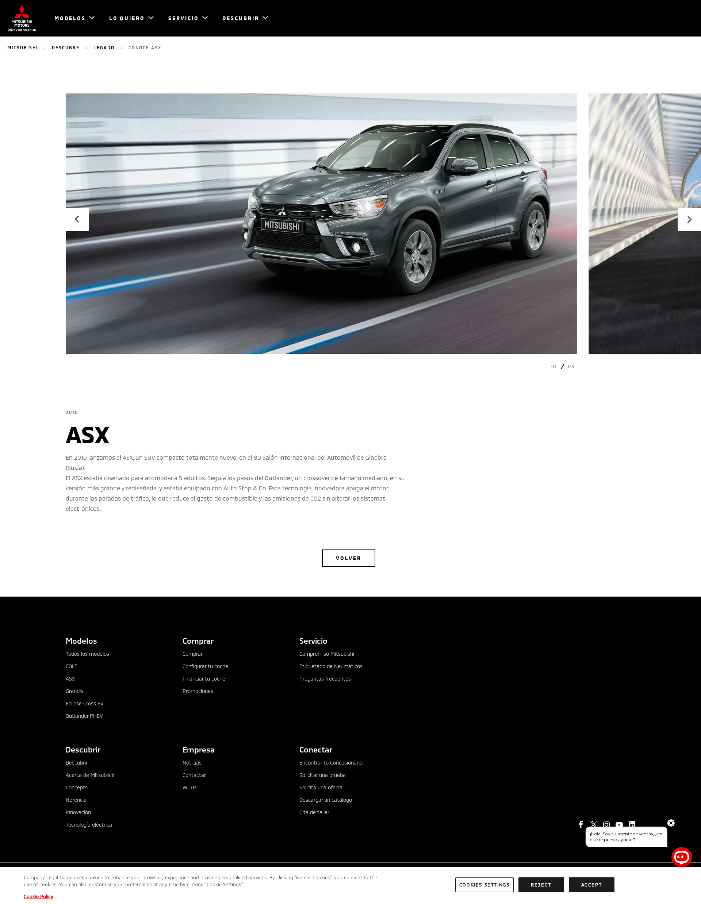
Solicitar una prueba (322, 775)
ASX (70, 678)
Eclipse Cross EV (85, 703)
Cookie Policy (38, 896)
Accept (591, 885)
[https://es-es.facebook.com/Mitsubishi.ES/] (581, 824)
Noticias (192, 762)
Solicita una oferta (320, 787)
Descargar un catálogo (325, 800)
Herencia (76, 800)
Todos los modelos (87, 654)
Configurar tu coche (205, 666)
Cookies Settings (484, 885)
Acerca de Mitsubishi (90, 775)
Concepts (77, 787)
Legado (104, 47)
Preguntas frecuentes (325, 678)
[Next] (689, 219)
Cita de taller (314, 812)
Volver (348, 558)
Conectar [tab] (315, 749)
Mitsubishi (22, 47)
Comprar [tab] (198, 640)
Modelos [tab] (81, 640)
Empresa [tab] (199, 749)
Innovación (78, 812)
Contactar (194, 775)
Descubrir (77, 762)
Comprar (193, 654)
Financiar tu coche (204, 678)
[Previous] (77, 219)
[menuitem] (71, 18)
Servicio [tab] (313, 640)
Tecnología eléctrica (89, 824)
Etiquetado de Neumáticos (331, 666)
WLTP (189, 787)
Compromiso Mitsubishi (326, 654)
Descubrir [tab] (83, 749)
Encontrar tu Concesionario (331, 762)
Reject (541, 885)
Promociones (198, 691)
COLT (71, 666)
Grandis (74, 691)
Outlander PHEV (84, 716)
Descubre (66, 47)
